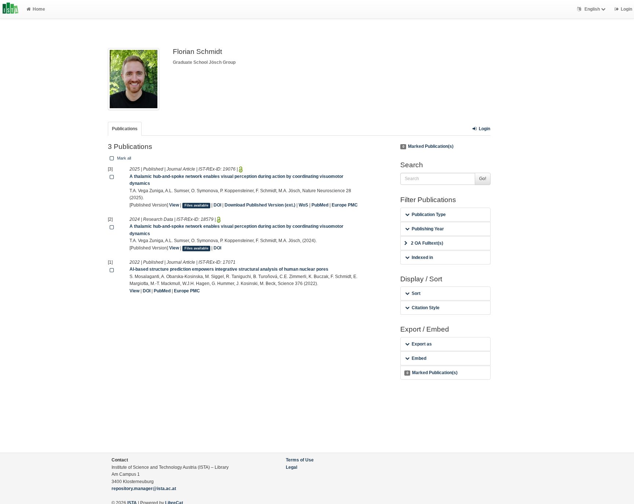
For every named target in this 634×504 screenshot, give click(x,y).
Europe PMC (345, 205)
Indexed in (422, 257)
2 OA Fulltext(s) (427, 243)
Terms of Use (300, 460)
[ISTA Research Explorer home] (10, 9)
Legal (291, 467)
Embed (419, 358)
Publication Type (429, 214)
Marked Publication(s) (427, 146)
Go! (482, 178)
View (174, 205)
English (592, 9)
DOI (217, 205)
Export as (422, 344)
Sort (416, 293)
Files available (196, 205)
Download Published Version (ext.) (260, 205)
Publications (125, 128)
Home (39, 9)
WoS (303, 205)
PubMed (319, 205)
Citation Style (426, 307)
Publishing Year (428, 228)
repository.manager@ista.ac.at (144, 488)
